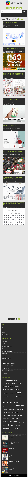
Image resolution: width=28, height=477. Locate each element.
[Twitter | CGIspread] (11, 8)
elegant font (6, 393)
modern (5, 409)
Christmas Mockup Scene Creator (13, 74)
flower (5, 396)
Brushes (4, 344)
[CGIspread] (14, 5)
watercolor (7, 429)
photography (6, 412)
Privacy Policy (5, 334)
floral (18, 392)
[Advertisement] (14, 243)
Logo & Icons (5, 361)
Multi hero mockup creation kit (12, 151)
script (20, 415)
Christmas (16, 386)
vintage (10, 425)
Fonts (3, 348)
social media (15, 418)
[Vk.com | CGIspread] (21, 8)
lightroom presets (7, 406)
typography (21, 422)
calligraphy (5, 386)
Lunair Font (11, 448)
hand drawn (14, 399)
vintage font (18, 425)
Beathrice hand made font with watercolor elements (12, 178)
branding (6, 383)
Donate (4, 330)
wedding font (16, 428)
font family (12, 396)
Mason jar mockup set (9, 126)
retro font (14, 415)
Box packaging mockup (10, 100)
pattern (20, 409)
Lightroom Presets (6, 358)
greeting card (6, 400)
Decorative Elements (7, 346)
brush (13, 383)
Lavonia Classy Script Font (15, 435)
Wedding (4, 373)
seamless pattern (6, 418)
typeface (13, 422)
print (4, 415)
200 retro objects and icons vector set (14, 204)
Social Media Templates (8, 366)
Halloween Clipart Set (14, 461)
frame (18, 396)
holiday (19, 399)
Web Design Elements (7, 370)
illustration (5, 402)
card (11, 386)
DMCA (3, 332)
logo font (20, 406)
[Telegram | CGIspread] (14, 8)
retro (8, 415)
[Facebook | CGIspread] (7, 8)
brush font (18, 383)
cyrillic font (5, 389)
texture (5, 422)
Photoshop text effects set (15, 468)
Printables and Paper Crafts (8, 351)
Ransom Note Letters (14, 442)
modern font (12, 409)
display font (14, 389)
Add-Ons (4, 341)
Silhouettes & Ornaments (8, 363)
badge (15, 380)
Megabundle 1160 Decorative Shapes (13, 48)
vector (4, 425)
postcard (15, 412)
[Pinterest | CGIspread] (17, 8)
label (11, 402)
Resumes (4, 356)
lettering (16, 402)
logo (14, 406)
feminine (12, 393)
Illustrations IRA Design (10, 22)
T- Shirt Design (5, 368)
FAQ (3, 327)
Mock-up (4, 353)
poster (21, 412)
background (7, 380)
